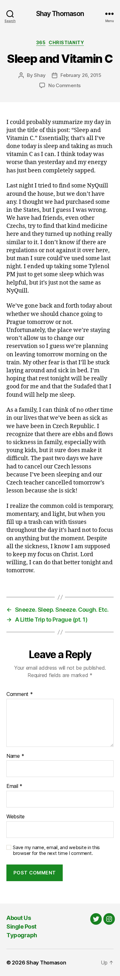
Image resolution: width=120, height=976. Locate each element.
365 (41, 42)
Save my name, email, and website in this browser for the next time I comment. (56, 850)
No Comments (64, 85)
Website (15, 817)
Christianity (66, 42)
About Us (18, 917)
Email (14, 786)
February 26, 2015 (80, 75)
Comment (19, 694)
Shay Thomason (60, 13)
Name (15, 756)
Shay (39, 75)
